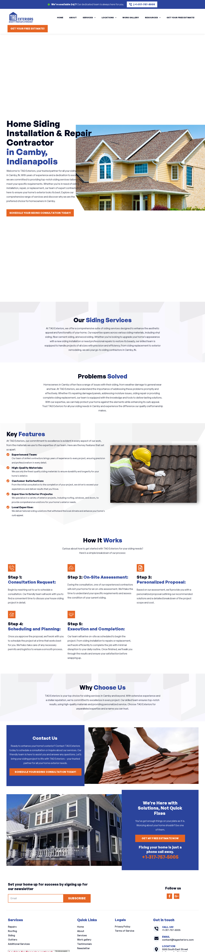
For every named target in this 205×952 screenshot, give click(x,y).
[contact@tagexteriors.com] (156, 938)
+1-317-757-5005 (160, 857)
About (73, 17)
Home (60, 17)
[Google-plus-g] (176, 896)
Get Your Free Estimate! (180, 17)
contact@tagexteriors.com (178, 939)
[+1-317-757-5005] (156, 928)
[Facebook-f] (169, 896)
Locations (108, 17)
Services (88, 17)
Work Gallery (130, 17)
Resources (151, 17)
